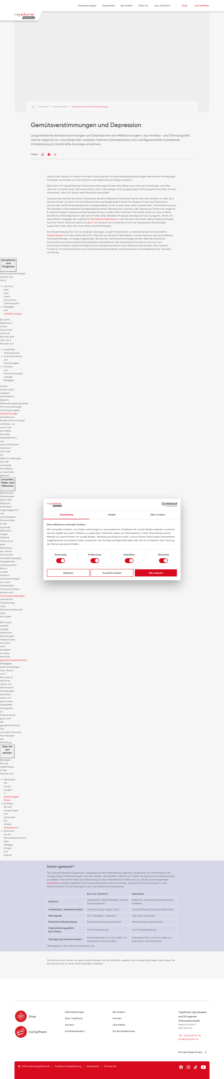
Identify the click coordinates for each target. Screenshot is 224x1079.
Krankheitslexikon (75, 1031)
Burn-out (92, 222)
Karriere (69, 1024)
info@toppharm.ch (188, 1039)
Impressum (92, 1066)
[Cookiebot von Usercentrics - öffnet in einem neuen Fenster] (164, 504)
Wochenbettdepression (104, 219)
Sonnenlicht (53, 883)
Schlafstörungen (12, 313)
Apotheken (127, 5)
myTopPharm (202, 5)
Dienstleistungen (87, 5)
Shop (184, 5)
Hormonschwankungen (12, 596)
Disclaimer (110, 1066)
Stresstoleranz (55, 235)
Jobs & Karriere (162, 5)
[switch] (95, 560)
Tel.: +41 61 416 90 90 (189, 1035)
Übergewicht (11, 827)
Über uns (143, 5)
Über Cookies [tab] (157, 514)
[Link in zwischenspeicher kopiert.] (55, 154)
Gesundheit (108, 5)
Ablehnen (68, 573)
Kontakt (117, 1018)
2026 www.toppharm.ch (36, 1066)
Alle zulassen (156, 573)
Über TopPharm (74, 1018)
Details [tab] (112, 514)
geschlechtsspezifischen (13, 660)
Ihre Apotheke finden (190, 1052)
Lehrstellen (119, 1024)
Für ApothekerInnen (124, 1031)
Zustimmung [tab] (66, 514)
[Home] (34, 106)
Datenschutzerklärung (68, 1066)
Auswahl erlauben (112, 573)
